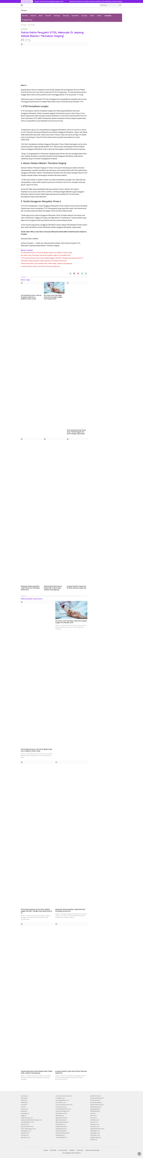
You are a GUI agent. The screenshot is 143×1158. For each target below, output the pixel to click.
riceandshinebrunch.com (63, 1109)
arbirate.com (25, 1124)
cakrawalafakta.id (61, 1137)
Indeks (46, 1150)
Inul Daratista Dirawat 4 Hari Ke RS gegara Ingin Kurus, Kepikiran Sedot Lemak (46, 252)
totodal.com (25, 1135)
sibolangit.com (94, 1131)
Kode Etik (53, 1150)
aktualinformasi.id (61, 1113)
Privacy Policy (62, 1150)
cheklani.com (25, 1133)
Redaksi (72, 1150)
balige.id (23, 1115)
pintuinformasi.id (95, 1096)
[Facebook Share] (70, 273)
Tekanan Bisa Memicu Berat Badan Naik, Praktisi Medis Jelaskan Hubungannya (46, 263)
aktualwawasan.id (95, 1107)
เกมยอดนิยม (107, 15)
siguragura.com (95, 1133)
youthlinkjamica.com (27, 1122)
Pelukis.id (77, 1153)
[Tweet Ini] (74, 273)
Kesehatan (75, 15)
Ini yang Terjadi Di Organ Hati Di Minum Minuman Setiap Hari (40, 266)
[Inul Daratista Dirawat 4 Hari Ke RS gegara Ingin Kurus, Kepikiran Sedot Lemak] (31, 287)
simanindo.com (95, 1135)
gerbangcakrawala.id (62, 1122)
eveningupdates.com (62, 1100)
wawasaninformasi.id (97, 1098)
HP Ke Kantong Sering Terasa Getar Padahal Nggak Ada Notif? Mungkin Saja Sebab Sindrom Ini (52, 258)
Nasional (33, 15)
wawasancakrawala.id (62, 1133)
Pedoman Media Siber (93, 1150)
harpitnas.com (94, 1124)
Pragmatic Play (27, 20)
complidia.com (60, 1098)
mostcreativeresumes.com (64, 1104)
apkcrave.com (25, 1137)
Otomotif (48, 15)
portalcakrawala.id (96, 1102)
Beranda (25, 15)
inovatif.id (24, 1104)
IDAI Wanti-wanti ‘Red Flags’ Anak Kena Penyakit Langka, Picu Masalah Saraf (46, 255)
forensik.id (93, 1118)
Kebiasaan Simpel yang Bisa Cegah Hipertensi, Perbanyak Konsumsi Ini (44, 261)
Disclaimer (80, 1150)
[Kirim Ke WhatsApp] (85, 273)
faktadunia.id (60, 1115)
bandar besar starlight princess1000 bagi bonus (105, 25)
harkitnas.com (94, 1126)
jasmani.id (24, 1098)
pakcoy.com (94, 1122)
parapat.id (24, 1111)
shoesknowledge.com (62, 1111)
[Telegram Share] (82, 273)
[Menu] (22, 5)
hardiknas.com (94, 1120)
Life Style (84, 15)
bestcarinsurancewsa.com (64, 1096)
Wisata (92, 15)
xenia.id (23, 1107)
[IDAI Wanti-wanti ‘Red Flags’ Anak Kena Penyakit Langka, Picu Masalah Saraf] (54, 287)
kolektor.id (93, 1139)
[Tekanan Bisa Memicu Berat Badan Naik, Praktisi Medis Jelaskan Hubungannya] (54, 511)
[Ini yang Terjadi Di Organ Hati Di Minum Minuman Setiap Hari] (77, 511)
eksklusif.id (24, 1102)
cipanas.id (24, 1100)
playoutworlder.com (27, 1126)
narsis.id (92, 1113)
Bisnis (40, 15)
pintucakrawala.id (61, 1131)
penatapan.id (25, 1113)
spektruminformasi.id (97, 1104)
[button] (120, 5)
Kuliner (99, 15)
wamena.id (24, 1109)
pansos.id (93, 1115)
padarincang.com (95, 1137)
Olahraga (57, 15)
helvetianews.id (60, 1124)
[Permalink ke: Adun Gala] (22, 40)
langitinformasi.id (61, 1129)
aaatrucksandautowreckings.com (31, 1120)
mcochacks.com (61, 1102)
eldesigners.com (26, 1131)
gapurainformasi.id (61, 1118)
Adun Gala (27, 39)
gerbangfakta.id (95, 1109)
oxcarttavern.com (61, 1107)
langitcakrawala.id (61, 1126)
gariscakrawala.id (61, 1120)
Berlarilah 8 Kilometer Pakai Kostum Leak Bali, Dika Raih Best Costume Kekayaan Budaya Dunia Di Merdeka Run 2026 (87, 1)
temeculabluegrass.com (28, 1129)
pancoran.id (24, 1096)
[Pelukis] (24, 10)
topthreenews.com (27, 1118)
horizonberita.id (95, 1100)
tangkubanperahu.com (97, 1129)
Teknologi (66, 15)
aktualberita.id (60, 1135)
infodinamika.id (95, 1111)
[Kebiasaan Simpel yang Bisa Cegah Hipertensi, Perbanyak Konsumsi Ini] (31, 511)
